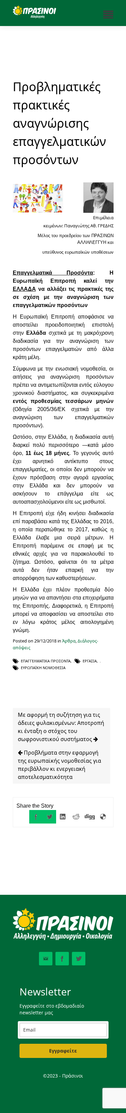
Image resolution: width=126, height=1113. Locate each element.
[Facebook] (36, 817)
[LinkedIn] (63, 817)
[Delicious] (103, 817)
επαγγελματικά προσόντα (46, 660)
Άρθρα (69, 641)
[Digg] (89, 817)
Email (45, 958)
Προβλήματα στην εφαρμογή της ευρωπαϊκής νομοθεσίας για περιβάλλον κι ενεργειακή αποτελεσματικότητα (59, 765)
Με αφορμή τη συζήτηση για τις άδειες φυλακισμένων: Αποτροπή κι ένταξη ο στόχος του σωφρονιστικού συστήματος (61, 727)
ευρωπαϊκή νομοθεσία (43, 667)
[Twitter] (49, 817)
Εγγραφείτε (63, 1050)
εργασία (90, 660)
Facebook (62, 958)
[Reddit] (76, 817)
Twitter (78, 958)
